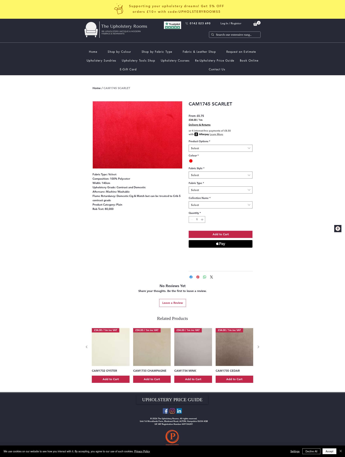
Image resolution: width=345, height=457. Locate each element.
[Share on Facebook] (191, 277)
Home (97, 88)
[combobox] (220, 148)
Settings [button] (295, 451)
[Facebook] (165, 411)
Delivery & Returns (199, 124)
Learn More (216, 134)
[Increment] (202, 219)
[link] (257, 23)
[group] (172, 355)
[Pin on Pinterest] (198, 277)
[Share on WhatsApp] (205, 277)
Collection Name (199, 198)
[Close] (341, 451)
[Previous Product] (86, 347)
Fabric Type (196, 183)
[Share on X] (211, 277)
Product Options (199, 141)
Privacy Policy (142, 451)
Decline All (311, 451)
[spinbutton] (197, 219)
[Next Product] (258, 347)
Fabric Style (196, 168)
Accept (329, 451)
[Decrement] (191, 219)
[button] (172, 399)
